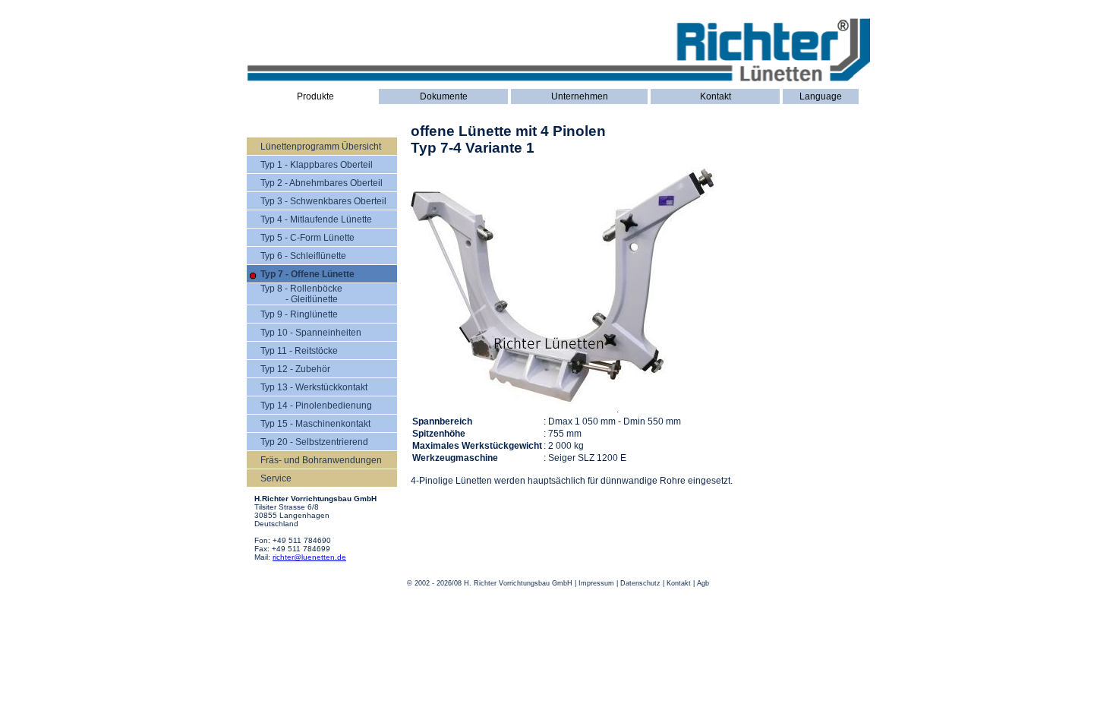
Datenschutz (640, 583)
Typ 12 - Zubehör (295, 369)
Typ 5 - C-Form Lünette (307, 237)
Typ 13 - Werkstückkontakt (313, 387)
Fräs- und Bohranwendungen (321, 460)
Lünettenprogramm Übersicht (320, 146)
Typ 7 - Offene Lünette (307, 274)
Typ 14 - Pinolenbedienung (316, 405)
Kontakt (715, 96)
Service (276, 478)
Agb (703, 583)
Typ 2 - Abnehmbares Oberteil (321, 183)
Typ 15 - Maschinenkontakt (315, 423)
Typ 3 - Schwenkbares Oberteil (323, 201)
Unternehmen (579, 96)
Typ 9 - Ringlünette (299, 314)
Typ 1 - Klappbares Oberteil (316, 164)
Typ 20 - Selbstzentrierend (314, 442)
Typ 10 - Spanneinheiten (310, 332)
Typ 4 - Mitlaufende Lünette (316, 219)
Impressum (596, 583)
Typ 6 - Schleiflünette (303, 256)
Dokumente (444, 96)
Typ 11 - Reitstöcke (299, 351)
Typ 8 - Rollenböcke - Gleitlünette (301, 294)
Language (820, 96)
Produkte (315, 96)
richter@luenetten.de (309, 557)
